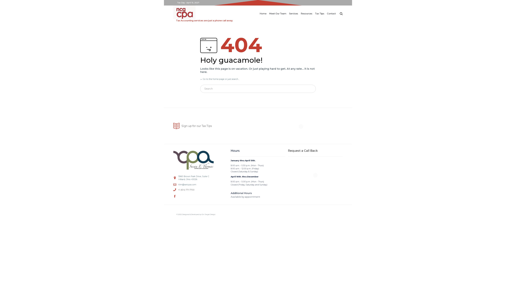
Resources (306, 13)
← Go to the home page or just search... (219, 79)
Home (263, 13)
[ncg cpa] (203, 12)
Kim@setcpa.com (187, 184)
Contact (331, 13)
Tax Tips (319, 13)
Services (293, 13)
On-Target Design (208, 214)
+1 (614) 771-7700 (186, 190)
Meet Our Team (277, 13)
